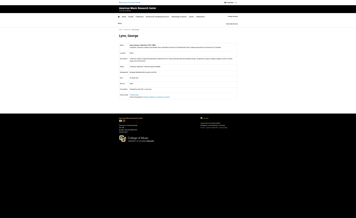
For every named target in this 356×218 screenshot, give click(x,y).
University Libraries (232, 24)
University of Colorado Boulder (211, 123)
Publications (200, 17)
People (130, 17)
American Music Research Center (137, 8)
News (120, 23)
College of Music (125, 11)
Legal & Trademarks (212, 127)
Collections (140, 17)
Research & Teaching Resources (157, 17)
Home (120, 29)
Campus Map (223, 127)
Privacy (203, 127)
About (124, 17)
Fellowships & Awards (179, 17)
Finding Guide (134, 95)
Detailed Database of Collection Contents (156, 97)
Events (191, 17)
